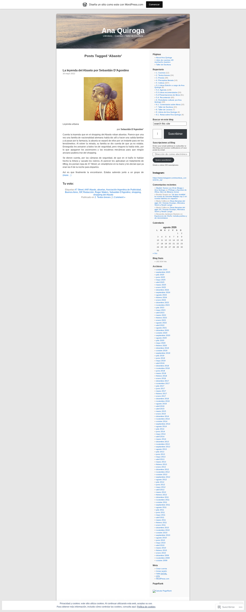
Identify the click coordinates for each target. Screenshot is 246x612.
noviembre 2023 (163, 305)
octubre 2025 (161, 270)
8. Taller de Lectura (164, 110)
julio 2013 (160, 452)
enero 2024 (161, 300)
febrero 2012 (161, 495)
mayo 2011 (160, 515)
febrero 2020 (161, 345)
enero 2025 (161, 287)
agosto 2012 (161, 479)
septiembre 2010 (163, 535)
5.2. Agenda (161, 90)
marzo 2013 (161, 462)
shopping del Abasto (103, 194)
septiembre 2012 (163, 477)
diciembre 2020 (162, 330)
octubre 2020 (161, 333)
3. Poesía (160, 78)
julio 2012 (160, 482)
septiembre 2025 (163, 272)
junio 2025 (160, 277)
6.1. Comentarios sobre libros (168, 104)
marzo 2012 (161, 492)
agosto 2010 (161, 538)
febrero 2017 (161, 394)
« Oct (155, 253)
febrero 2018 (161, 376)
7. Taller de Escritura (164, 107)
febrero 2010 (161, 550)
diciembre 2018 (162, 366)
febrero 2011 (161, 522)
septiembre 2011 (163, 505)
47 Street (79, 189)
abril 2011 (160, 517)
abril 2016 (160, 406)
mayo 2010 (161, 543)
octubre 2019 (161, 351)
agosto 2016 (161, 404)
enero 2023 (161, 320)
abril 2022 (160, 325)
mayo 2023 (161, 310)
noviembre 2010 (163, 530)
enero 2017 (161, 396)
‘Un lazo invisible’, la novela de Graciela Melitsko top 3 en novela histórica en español (171, 196)
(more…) (67, 175)
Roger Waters (101, 192)
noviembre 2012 (163, 472)
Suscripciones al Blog (164, 142)
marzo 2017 (161, 391)
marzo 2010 (161, 548)
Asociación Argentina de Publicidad (123, 189)
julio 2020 (160, 340)
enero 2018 (161, 378)
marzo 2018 (161, 373)
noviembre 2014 (163, 419)
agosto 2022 (161, 323)
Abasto (92, 189)
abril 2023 (160, 313)
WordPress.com (162, 579)
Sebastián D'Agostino (120, 192)
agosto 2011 (161, 507)
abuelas (101, 189)
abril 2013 (160, 459)
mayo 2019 (161, 361)
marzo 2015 (161, 411)
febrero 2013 (161, 464)
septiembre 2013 (163, 447)
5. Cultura (160, 83)
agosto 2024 (161, 295)
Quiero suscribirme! (163, 160)
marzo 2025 (161, 285)
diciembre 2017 (162, 381)
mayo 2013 (161, 457)
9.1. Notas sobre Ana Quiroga (168, 115)
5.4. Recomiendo (163, 97)
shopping (136, 192)
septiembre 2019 (163, 353)
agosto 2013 (161, 449)
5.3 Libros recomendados (166, 92)
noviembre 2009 (163, 558)
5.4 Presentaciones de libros (168, 95)
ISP (80, 192)
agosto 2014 (161, 426)
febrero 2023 (161, 318)
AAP (86, 189)
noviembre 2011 (162, 500)
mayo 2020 (161, 343)
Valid (161, 574)
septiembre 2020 (163, 335)
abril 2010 (160, 545)
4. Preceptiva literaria (165, 80)
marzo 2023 (161, 315)
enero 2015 (161, 414)
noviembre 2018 (163, 368)
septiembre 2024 (163, 292)
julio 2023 (160, 308)
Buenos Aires (71, 192)
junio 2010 (160, 540)
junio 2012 (160, 485)
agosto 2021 (161, 328)
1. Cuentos (160, 73)
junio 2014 (160, 431)
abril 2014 (160, 437)
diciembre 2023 (162, 302)
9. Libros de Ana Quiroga (166, 112)
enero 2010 (161, 553)
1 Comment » (118, 197)
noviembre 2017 (163, 383)
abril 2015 (160, 409)
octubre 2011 (161, 502)
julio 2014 (160, 429)
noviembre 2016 (163, 401)
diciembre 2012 (162, 469)
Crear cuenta (161, 569)
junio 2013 (160, 454)
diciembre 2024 (162, 290)
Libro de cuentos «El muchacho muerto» (164, 61)
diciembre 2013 (162, 442)
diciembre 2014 (162, 416)
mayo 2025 (161, 280)
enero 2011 (161, 525)
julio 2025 (160, 275)
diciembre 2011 (162, 497)
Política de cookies (146, 606)
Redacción (88, 192)
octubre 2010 (161, 533)
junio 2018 (160, 371)
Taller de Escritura (163, 65)
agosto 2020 (161, 338)
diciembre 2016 (162, 399)
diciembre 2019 (162, 348)
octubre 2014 (161, 421)
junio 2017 (160, 388)
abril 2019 (160, 363)
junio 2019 (160, 358)
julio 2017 (160, 386)
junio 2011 (160, 512)
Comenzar (154, 4)
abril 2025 (160, 282)
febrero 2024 (161, 297)
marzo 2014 (161, 439)
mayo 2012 (161, 487)
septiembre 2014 (163, 424)
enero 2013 (161, 467)
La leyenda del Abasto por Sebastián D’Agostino (96, 70)
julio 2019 (160, 356)
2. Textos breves (103, 197)
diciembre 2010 (162, 528)
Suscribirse (175, 133)
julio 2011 (160, 510)
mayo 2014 (161, 434)
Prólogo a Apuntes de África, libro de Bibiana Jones (171, 191)
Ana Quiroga (123, 31)
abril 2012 (160, 490)
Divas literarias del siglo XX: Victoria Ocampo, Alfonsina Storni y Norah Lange (170, 203)
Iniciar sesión (161, 571)
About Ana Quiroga (164, 58)
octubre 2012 (161, 474)
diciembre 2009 (162, 555)
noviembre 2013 (163, 444)
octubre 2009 (161, 560)
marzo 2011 (161, 520)
